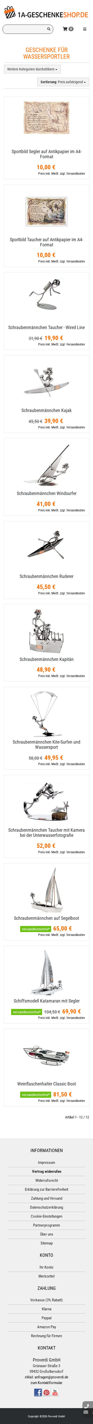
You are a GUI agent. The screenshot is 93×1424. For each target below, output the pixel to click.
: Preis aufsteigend (62, 82)
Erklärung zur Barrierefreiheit (46, 1189)
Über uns (46, 1234)
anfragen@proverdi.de (51, 1377)
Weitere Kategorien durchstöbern (31, 69)
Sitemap (47, 1243)
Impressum (46, 1162)
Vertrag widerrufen (46, 1171)
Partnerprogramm (46, 1225)
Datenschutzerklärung (46, 1207)
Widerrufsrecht (46, 1180)
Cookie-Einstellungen (46, 1216)
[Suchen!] (49, 29)
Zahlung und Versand (46, 1198)
